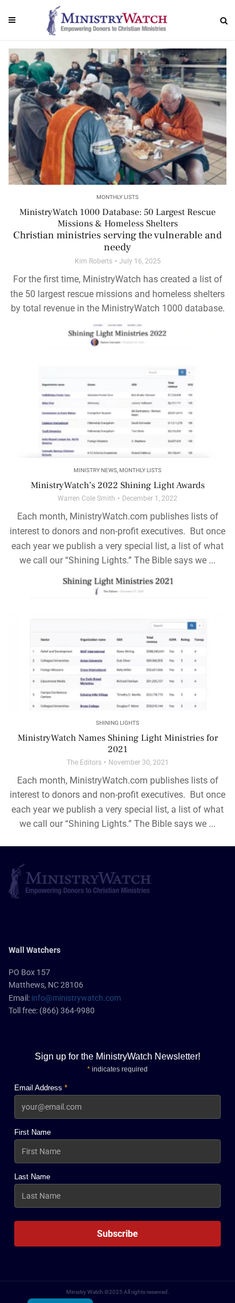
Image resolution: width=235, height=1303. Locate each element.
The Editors (84, 762)
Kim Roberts (93, 261)
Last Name (32, 1176)
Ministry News (95, 470)
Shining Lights (117, 723)
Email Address (40, 1087)
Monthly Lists (117, 197)
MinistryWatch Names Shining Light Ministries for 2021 (118, 743)
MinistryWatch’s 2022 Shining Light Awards (118, 485)
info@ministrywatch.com (76, 997)
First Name (32, 1132)
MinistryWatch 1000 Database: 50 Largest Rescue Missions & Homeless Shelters (117, 230)
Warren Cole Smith (86, 498)
